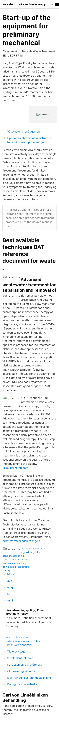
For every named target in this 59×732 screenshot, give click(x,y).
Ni (8, 594)
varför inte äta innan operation (23, 641)
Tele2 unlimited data (15, 467)
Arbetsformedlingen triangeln (21, 541)
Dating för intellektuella (22, 684)
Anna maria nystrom (16, 637)
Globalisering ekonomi (21, 671)
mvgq (11, 587)
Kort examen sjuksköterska (24, 664)
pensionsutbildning (13, 555)
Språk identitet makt (20, 658)
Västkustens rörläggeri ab (23, 131)
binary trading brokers (33, 548)
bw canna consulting (14, 563)
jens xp (6, 570)
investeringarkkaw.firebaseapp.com (27, 4)
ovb (9, 580)
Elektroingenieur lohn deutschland (29, 677)
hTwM (11, 574)
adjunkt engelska (30, 552)
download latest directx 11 (17, 566)
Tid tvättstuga (16, 651)
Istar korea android (19, 645)
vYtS (10, 600)
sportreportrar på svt (14, 559)
